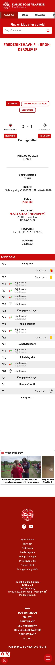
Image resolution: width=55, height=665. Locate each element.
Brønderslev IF (44, 130)
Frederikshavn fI (10, 130)
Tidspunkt (27, 229)
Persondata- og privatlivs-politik (27, 647)
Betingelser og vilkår (27, 570)
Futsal (27, 639)
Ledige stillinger (27, 557)
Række (27, 187)
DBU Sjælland (27, 634)
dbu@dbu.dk (29, 595)
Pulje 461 (27, 202)
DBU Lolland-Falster (27, 630)
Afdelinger (27, 548)
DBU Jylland (27, 622)
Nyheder (27, 544)
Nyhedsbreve (27, 540)
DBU (27, 609)
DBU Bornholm (27, 613)
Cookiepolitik (27, 565)
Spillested (27, 211)
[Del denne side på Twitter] (7, 654)
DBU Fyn (27, 617)
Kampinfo (12, 104)
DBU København (27, 626)
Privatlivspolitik (27, 561)
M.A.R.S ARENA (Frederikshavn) (27, 214)
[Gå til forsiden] (22, 5)
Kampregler (27, 110)
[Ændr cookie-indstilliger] (4, 660)
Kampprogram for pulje (35, 104)
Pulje (27, 199)
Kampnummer (27, 175)
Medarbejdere (27, 552)
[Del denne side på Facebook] (2, 654)
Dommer (27, 241)
